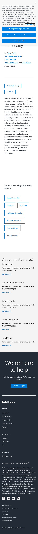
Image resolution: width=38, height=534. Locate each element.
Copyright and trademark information (10, 508)
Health (4, 438)
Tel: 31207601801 (9, 308)
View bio (5, 274)
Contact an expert (19, 386)
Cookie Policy (29, 24)
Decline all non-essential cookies (19, 35)
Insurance (5, 442)
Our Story (5, 413)
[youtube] (13, 498)
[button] (3, 498)
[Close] (35, 3)
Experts (4, 427)
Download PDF (12, 86)
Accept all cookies (19, 41)
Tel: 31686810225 (9, 271)
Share (9, 92)
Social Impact (6, 416)
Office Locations (7, 424)
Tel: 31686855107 (9, 289)
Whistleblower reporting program (9, 517)
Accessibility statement (7, 520)
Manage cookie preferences (19, 29)
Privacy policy (5, 514)
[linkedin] (8, 498)
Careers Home (7, 456)
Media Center (6, 420)
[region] (19, 22)
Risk (3, 445)
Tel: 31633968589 (9, 326)
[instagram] (18, 498)
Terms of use (5, 511)
